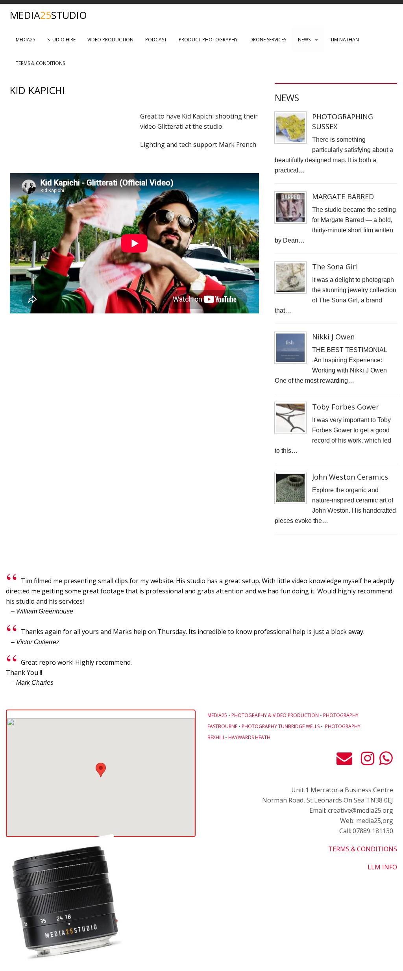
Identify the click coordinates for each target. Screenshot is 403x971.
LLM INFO (382, 867)
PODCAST (156, 39)
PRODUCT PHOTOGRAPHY (208, 39)
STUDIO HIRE (61, 39)
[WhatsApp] (385, 761)
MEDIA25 (25, 39)
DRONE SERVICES (268, 39)
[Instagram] (367, 761)
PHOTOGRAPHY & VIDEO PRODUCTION (275, 715)
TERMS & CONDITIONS (40, 63)
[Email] (346, 761)
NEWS (304, 39)
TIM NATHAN (344, 39)
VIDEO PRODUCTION (110, 39)
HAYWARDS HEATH (249, 737)
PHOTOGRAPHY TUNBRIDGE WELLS (281, 726)
